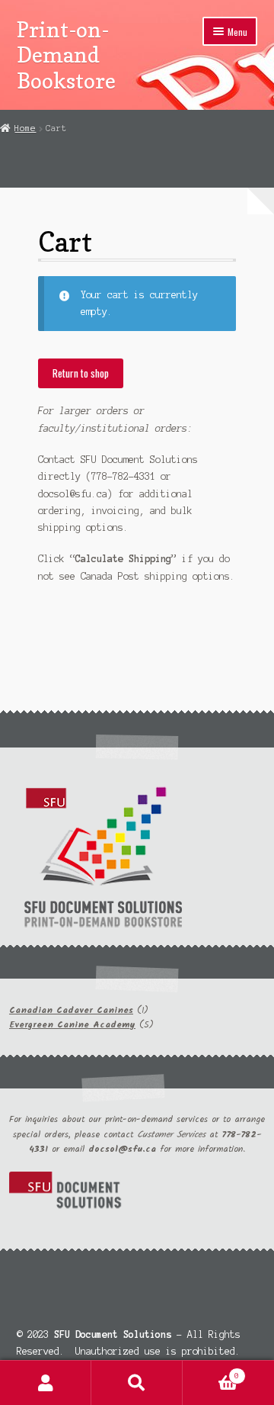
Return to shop (81, 373)
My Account (45, 1383)
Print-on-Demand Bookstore (66, 55)
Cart (211, 1372)
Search (137, 1383)
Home (25, 128)
